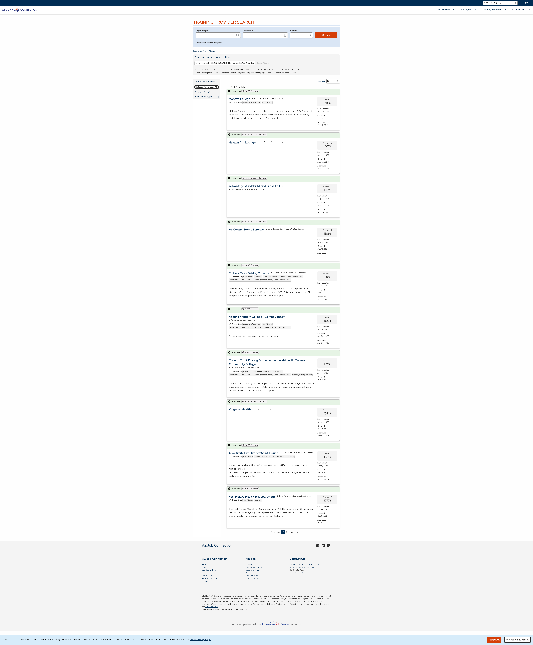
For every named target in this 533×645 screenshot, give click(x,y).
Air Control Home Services (246, 229)
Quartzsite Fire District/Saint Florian (253, 453)
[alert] (283, 92)
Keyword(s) (202, 31)
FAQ (204, 567)
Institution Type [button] (203, 97)
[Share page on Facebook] (317, 546)
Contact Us (518, 10)
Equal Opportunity (254, 567)
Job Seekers (443, 10)
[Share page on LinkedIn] (323, 546)
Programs (206, 581)
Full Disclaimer (211, 607)
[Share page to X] (329, 546)
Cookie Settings (253, 579)
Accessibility (251, 573)
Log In (525, 3)
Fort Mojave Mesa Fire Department (252, 496)
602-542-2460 (296, 573)
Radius (294, 31)
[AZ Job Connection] (19, 10)
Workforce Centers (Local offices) (304, 564)
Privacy (249, 564)
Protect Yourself (209, 579)
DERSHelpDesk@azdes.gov (302, 567)
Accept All (494, 640)
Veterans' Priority (253, 570)
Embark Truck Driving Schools (249, 273)
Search (326, 35)
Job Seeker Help (209, 570)
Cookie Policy (252, 576)
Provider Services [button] (203, 92)
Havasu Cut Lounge (242, 142)
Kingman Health (240, 409)
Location (248, 31)
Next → (294, 532)
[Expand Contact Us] (529, 10)
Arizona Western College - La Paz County (257, 316)
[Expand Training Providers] (506, 10)
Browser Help (208, 576)
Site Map (206, 584)
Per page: (321, 81)
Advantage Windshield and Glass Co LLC (256, 186)
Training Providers (492, 10)
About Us (206, 564)
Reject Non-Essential (517, 640)
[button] (209, 43)
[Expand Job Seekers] (454, 10)
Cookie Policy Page (200, 640)
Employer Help (208, 573)
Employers (466, 10)
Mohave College (239, 99)
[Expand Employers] (476, 10)
